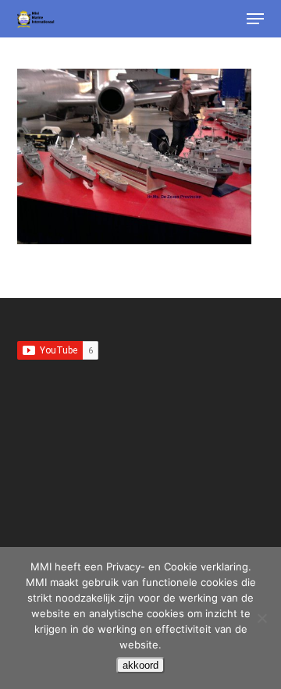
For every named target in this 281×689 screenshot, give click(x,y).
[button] (255, 19)
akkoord (140, 665)
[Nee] (261, 618)
